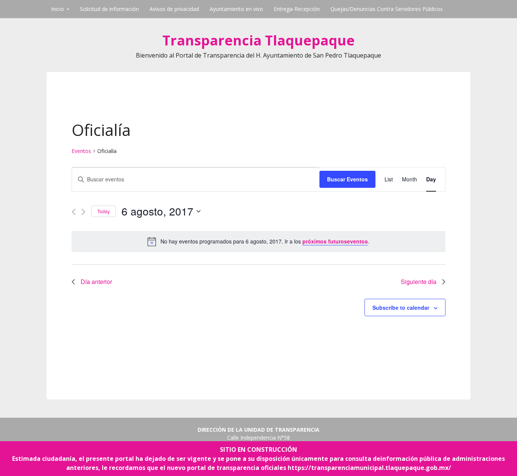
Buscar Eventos (347, 179)
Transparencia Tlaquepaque (258, 40)
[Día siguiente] (83, 211)
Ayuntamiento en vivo (236, 8)
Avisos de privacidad (174, 8)
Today (103, 211)
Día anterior (96, 281)
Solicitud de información (109, 8)
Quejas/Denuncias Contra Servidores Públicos (386, 8)
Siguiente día (418, 281)
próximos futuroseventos (335, 241)
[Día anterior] (74, 211)
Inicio (57, 8)
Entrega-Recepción (297, 8)
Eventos (81, 151)
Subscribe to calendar (400, 307)
